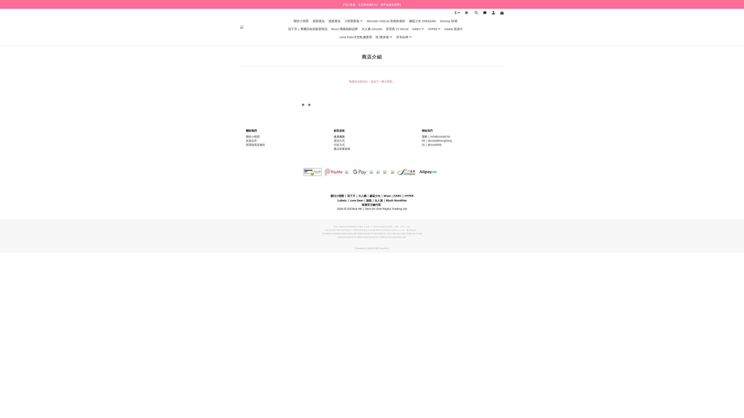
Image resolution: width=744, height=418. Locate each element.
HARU (416, 29)
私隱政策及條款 (255, 144)
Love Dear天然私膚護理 (355, 37)
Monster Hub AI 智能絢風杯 (386, 21)
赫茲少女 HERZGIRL (423, 21)
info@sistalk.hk (440, 136)
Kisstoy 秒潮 (448, 21)
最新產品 (319, 21)
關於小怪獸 (301, 21)
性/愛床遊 (382, 37)
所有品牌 (402, 37)
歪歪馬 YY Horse (397, 29)
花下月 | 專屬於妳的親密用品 (308, 29)
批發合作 (251, 140)
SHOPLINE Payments (378, 248)
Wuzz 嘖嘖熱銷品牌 (344, 29)
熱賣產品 (335, 21)
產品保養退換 (342, 149)
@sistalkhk (435, 144)
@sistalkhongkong (440, 140)
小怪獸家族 (352, 21)
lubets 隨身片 (453, 29)
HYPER (432, 29)
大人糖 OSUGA (372, 29)
